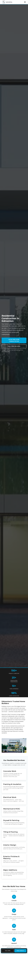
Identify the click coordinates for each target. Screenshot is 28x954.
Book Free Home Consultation (14, 340)
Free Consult (20, 950)
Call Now (7, 950)
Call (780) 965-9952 (14, 346)
